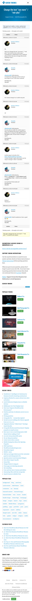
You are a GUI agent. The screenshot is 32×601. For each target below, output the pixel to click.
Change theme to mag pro (11, 464)
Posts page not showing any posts (13, 466)
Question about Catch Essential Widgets (15, 458)
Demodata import (9, 450)
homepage (23, 497)
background (6, 482)
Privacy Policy (16, 587)
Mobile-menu (8, 452)
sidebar (18, 510)
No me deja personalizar (10, 438)
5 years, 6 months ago (13, 27)
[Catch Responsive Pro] (9, 357)
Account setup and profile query (13, 436)
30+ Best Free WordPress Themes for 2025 (16, 536)
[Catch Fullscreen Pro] (9, 334)
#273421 (27, 143)
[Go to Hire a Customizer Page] (16, 377)
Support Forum (9, 17)
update (9, 516)
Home (8, 580)
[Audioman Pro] (9, 323)
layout (16, 500)
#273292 (27, 101)
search (12, 510)
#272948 (26, 37)
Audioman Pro (21, 319)
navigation (21, 503)
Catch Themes (10, 2)
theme (25, 513)
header (24, 494)
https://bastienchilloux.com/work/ (13, 156)
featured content (7, 491)
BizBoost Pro (20, 296)
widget (15, 516)
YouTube (18, 273)
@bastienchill (8, 75)
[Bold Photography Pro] (9, 311)
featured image (18, 491)
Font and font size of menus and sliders (15, 470)
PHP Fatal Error (8, 446)
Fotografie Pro (21, 343)
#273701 (27, 205)
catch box (18, 482)
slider (20, 513)
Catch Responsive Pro (23, 354)
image (4, 500)
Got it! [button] (13, 599)
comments (6, 488)
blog (12, 482)
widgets (20, 516)
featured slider (7, 494)
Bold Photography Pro (21, 17)
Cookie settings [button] (6, 599)
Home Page (15, 497)
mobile (5, 503)
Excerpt (16, 488)
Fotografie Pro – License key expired (14, 418)
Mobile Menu (12, 503)
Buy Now (20, 299)
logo (20, 500)
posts (26, 507)
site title (14, 513)
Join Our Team (9, 583)
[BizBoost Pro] (9, 299)
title (4, 516)
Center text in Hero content (11, 440)
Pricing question (8, 416)
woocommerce (7, 519)
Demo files (7, 462)
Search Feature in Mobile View (12, 474)
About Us (14, 580)
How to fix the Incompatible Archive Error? (14, 248)
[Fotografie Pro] (9, 346)
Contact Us (23, 580)
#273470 (26, 163)
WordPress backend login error (12, 448)
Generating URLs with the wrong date (14, 472)
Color (21, 485)
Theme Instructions (8, 261)
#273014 (27, 86)
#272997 (26, 63)
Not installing (8, 468)
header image (7, 497)
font (14, 494)
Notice (4, 277)
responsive (6, 510)
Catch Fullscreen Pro (23, 331)
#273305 (27, 117)
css (11, 488)
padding (5, 507)
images (10, 500)
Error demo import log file (11, 460)
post (22, 507)
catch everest (6, 485)
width (26, 516)
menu (25, 500)
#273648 (26, 188)
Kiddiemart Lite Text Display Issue (14, 406)
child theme (15, 485)
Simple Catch (6, 513)
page (10, 507)
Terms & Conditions (21, 583)
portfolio (16, 507)
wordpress (16, 519)
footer (19, 494)
